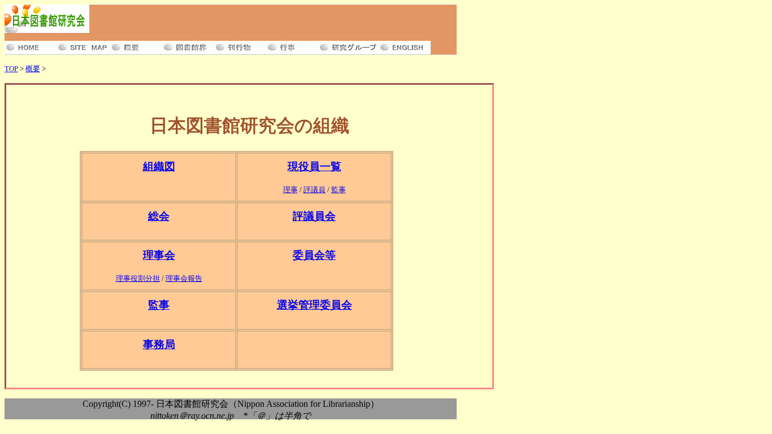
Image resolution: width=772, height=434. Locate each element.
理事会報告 (184, 278)
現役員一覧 (314, 166)
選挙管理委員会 (314, 305)
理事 (290, 189)
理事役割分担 (138, 278)
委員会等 (314, 255)
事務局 (159, 344)
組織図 (159, 166)
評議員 (314, 189)
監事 (338, 189)
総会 (159, 216)
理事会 (159, 255)
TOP (11, 68)
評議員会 (314, 216)
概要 (32, 68)
